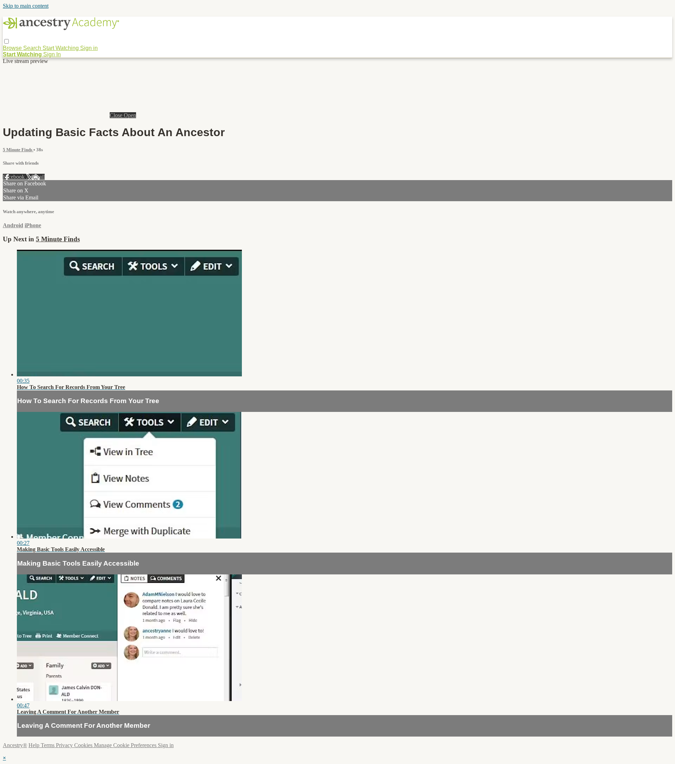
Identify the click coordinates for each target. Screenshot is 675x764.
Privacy (65, 745)
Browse (13, 48)
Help (34, 745)
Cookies (84, 745)
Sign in (89, 48)
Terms (48, 745)
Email (38, 177)
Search (33, 48)
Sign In (52, 54)
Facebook (14, 177)
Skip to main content (26, 6)
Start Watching (61, 48)
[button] (6, 41)
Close (117, 115)
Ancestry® (15, 745)
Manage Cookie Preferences (126, 745)
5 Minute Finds (18, 149)
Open (130, 115)
